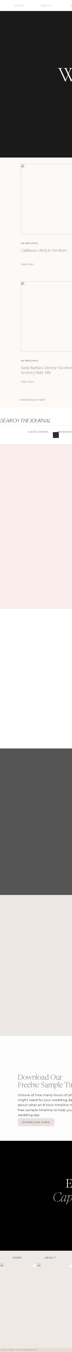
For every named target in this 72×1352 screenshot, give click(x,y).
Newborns (29, 243)
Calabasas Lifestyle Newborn (44, 251)
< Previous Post (32, 399)
